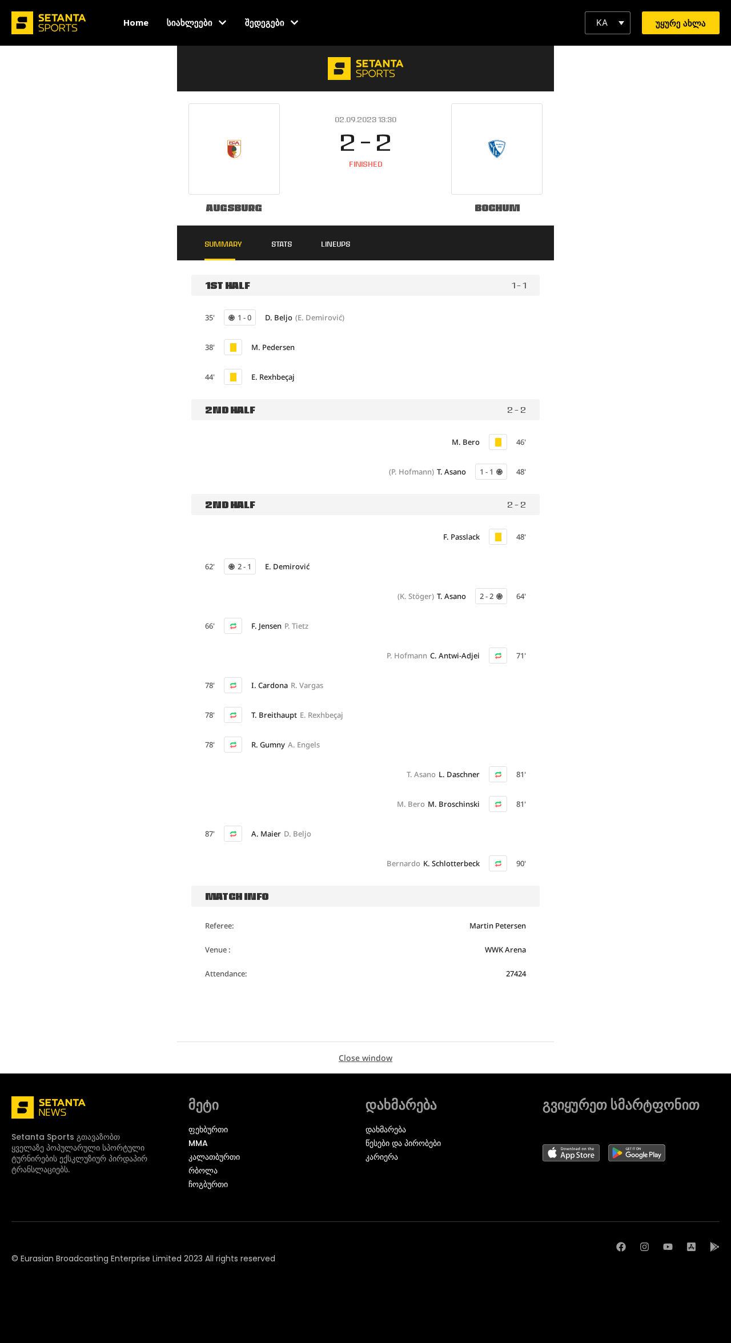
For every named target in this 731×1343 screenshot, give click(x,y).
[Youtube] (668, 1247)
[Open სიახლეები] (222, 22)
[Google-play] (715, 1247)
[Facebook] (621, 1247)
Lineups (335, 244)
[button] (607, 22)
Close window (365, 1057)
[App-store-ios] (691, 1247)
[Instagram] (644, 1247)
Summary (223, 244)
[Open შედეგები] (294, 22)
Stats (281, 244)
